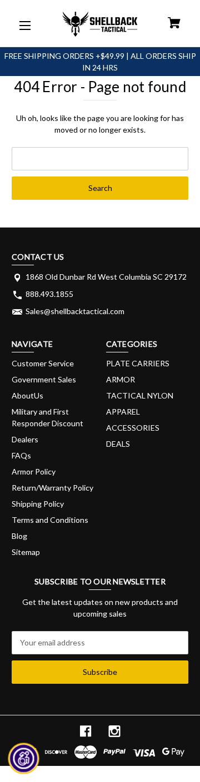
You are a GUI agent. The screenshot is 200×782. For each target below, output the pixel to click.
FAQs (21, 455)
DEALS (118, 443)
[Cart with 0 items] (174, 24)
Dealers (25, 439)
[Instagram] (114, 731)
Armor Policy (34, 471)
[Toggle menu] (23, 23)
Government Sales (44, 379)
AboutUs (27, 395)
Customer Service (43, 363)
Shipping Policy (38, 503)
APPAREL (123, 411)
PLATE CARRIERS (137, 363)
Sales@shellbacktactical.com (75, 311)
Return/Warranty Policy (52, 487)
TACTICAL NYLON (139, 395)
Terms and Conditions (50, 519)
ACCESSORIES (132, 427)
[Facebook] (85, 731)
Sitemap (26, 552)
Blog (19, 536)
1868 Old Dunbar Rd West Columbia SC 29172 (106, 276)
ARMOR (120, 379)
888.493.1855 (49, 294)
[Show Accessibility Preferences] (24, 759)
